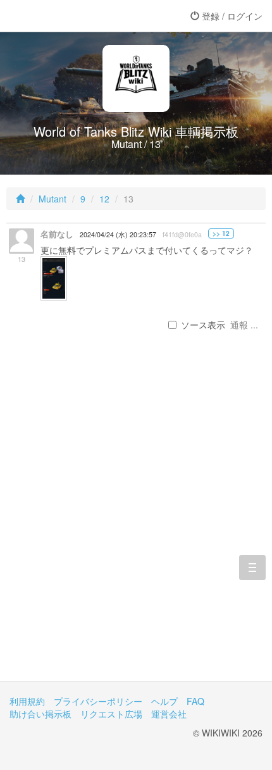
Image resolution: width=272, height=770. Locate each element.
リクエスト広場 (111, 713)
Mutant (52, 198)
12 (104, 198)
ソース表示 (203, 324)
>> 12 (221, 233)
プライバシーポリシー (98, 701)
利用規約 (27, 701)
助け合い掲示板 (40, 713)
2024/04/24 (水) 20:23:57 (118, 234)
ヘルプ (164, 701)
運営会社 (169, 713)
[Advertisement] (136, 526)
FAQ (195, 701)
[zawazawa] (60, 16)
